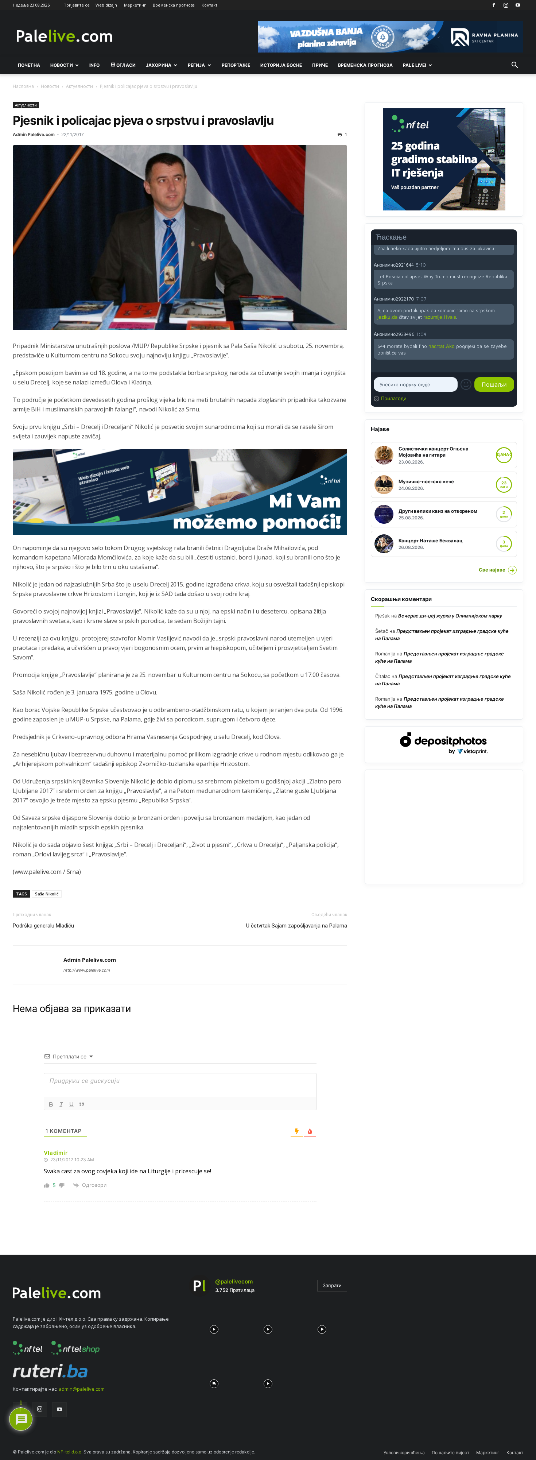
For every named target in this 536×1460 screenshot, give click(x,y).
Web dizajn (106, 5)
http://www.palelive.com (86, 970)
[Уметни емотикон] (466, 384)
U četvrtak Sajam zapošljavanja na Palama (296, 925)
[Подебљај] (51, 1104)
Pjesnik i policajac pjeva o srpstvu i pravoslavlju (143, 120)
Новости (61, 65)
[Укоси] (61, 1104)
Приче (320, 65)
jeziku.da (387, 317)
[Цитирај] (82, 1104)
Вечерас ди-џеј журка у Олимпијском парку (450, 616)
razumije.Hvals (439, 317)
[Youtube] (517, 5)
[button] (514, 66)
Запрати (332, 1285)
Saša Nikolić (46, 893)
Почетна (29, 65)
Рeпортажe (236, 65)
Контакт (209, 5)
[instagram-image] (214, 1327)
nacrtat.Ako (441, 346)
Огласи (126, 65)
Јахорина (158, 65)
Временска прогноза (174, 5)
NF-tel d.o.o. (69, 1452)
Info (94, 65)
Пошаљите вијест (450, 1452)
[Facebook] (493, 5)
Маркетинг (135, 5)
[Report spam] (510, 264)
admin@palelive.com (82, 1389)
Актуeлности (79, 86)
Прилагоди (394, 398)
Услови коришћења (404, 1452)
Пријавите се (76, 5)
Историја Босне (281, 65)
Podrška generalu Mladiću (43, 925)
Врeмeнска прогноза (365, 65)
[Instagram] (505, 5)
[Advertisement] (444, 827)
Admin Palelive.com (34, 134)
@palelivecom (234, 1281)
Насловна (23, 86)
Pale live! (414, 65)
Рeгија (196, 65)
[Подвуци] (71, 1104)
